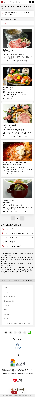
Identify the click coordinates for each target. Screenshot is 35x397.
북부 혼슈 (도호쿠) (13, 280)
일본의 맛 (4, 280)
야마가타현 (27, 259)
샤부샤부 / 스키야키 (12, 270)
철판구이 (3, 270)
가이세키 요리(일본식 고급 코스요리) (15, 272)
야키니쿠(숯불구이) (23, 270)
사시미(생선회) (29, 268)
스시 (23, 268)
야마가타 (11, 263)
